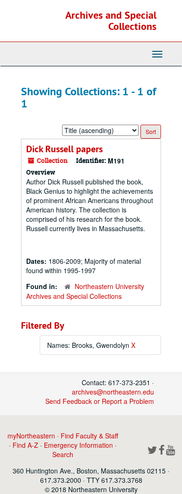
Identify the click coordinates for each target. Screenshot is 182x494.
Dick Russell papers (64, 149)
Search (62, 454)
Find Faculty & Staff (89, 435)
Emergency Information (78, 445)
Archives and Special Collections (110, 20)
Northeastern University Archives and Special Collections (85, 291)
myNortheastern (31, 435)
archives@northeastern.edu (113, 391)
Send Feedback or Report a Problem (99, 401)
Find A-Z (25, 445)
